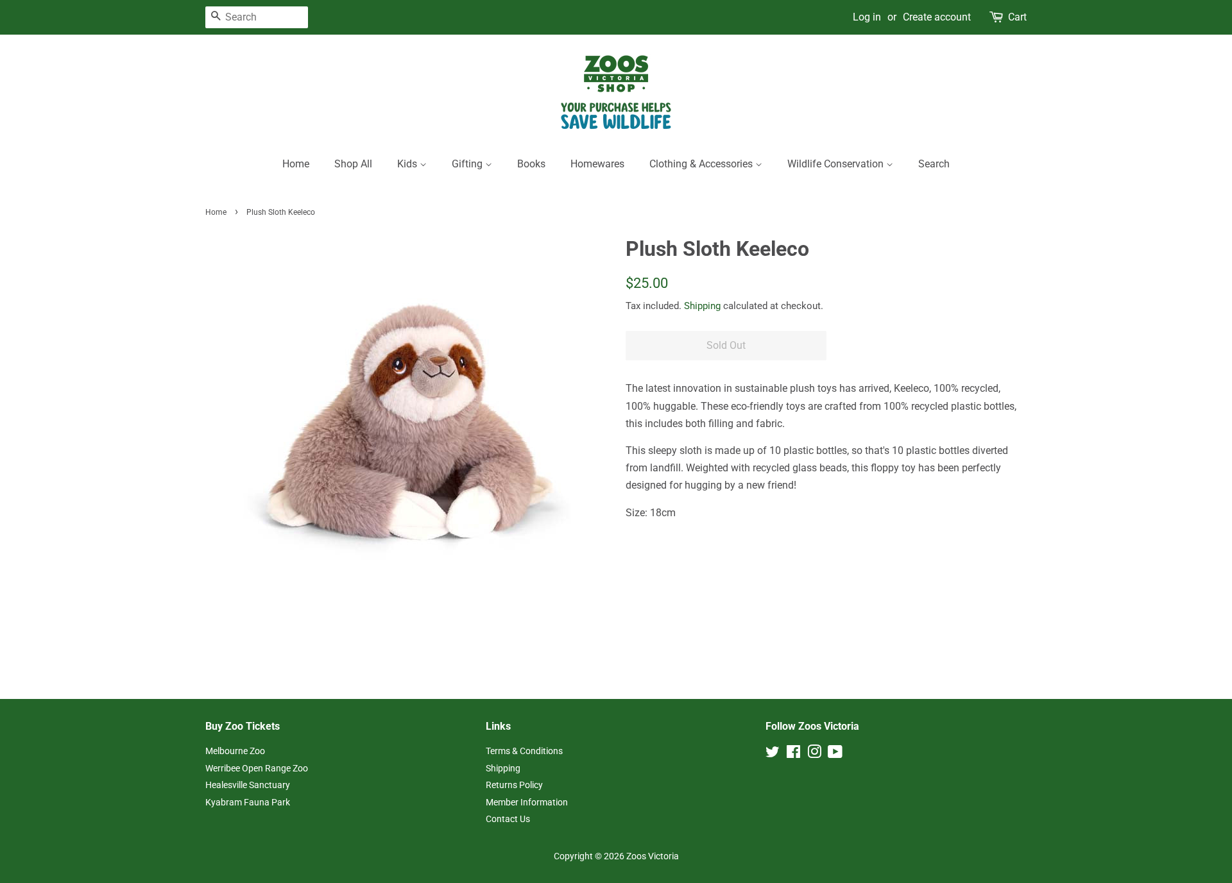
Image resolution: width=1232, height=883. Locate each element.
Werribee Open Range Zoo (256, 768)
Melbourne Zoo (235, 751)
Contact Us (508, 819)
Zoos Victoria (652, 856)
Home (295, 164)
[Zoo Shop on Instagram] (814, 754)
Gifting (468, 164)
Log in (867, 17)
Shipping (702, 306)
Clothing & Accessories (702, 164)
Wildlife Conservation (836, 164)
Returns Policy (514, 785)
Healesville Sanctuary (247, 785)
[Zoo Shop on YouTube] (835, 754)
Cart (1017, 17)
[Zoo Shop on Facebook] (793, 754)
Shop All (353, 164)
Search (934, 164)
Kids (408, 164)
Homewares (597, 164)
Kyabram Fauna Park (247, 802)
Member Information (527, 802)
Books (531, 164)
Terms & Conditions (524, 751)
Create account (937, 17)
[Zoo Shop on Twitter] (773, 754)
